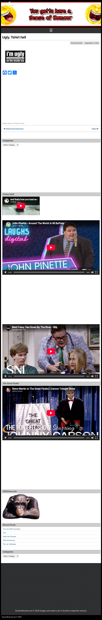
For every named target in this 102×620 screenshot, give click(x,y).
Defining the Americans (14, 129)
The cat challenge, (9, 544)
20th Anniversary (9, 540)
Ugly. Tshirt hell (14, 37)
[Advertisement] (51, 100)
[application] (51, 247)
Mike (80, 43)
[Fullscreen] (96, 272)
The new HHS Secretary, (12, 529)
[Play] (5, 272)
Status (94, 129)
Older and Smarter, (9, 536)
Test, (4, 533)
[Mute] (92, 272)
